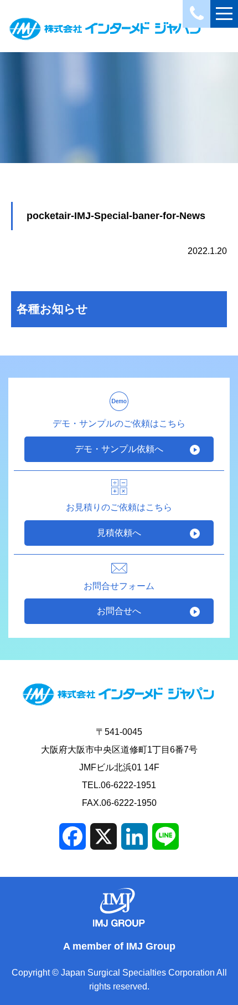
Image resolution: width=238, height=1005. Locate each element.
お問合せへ (119, 611)
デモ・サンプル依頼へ (119, 449)
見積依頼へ (119, 532)
